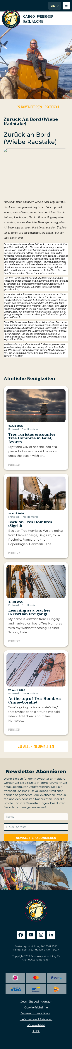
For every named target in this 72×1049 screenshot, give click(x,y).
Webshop (45, 16)
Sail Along (33, 21)
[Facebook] (21, 935)
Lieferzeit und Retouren (36, 1019)
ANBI (36, 1031)
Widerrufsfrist (36, 1025)
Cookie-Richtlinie (36, 1007)
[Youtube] (31, 935)
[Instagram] (41, 935)
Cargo (29, 16)
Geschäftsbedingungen (36, 1001)
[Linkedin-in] (51, 935)
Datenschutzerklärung (36, 1013)
